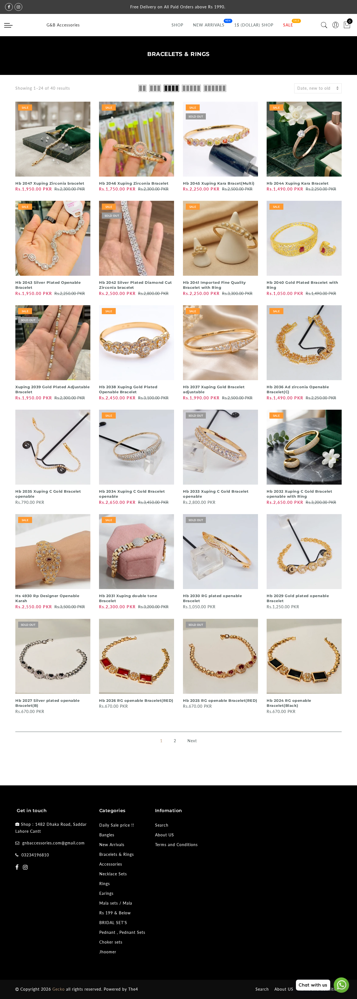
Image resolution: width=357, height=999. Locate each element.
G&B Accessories (63, 25)
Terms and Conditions (176, 844)
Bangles (106, 834)
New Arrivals (209, 25)
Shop (177, 25)
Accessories (110, 864)
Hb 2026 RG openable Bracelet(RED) (136, 700)
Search (161, 825)
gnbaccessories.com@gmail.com (53, 843)
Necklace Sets (113, 873)
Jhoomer (107, 951)
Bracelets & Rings (116, 854)
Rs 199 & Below (115, 912)
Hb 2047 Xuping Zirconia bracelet (49, 183)
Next (192, 740)
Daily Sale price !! (116, 825)
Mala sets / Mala (115, 903)
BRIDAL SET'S (113, 922)
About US (164, 834)
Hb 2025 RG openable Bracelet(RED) (220, 700)
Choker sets (110, 942)
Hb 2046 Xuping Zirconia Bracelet (133, 183)
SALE (288, 25)
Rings (104, 883)
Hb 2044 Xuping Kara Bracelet (298, 183)
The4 (133, 989)
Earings (106, 893)
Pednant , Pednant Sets (122, 932)
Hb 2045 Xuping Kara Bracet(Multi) (219, 183)
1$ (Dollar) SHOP (253, 25)
